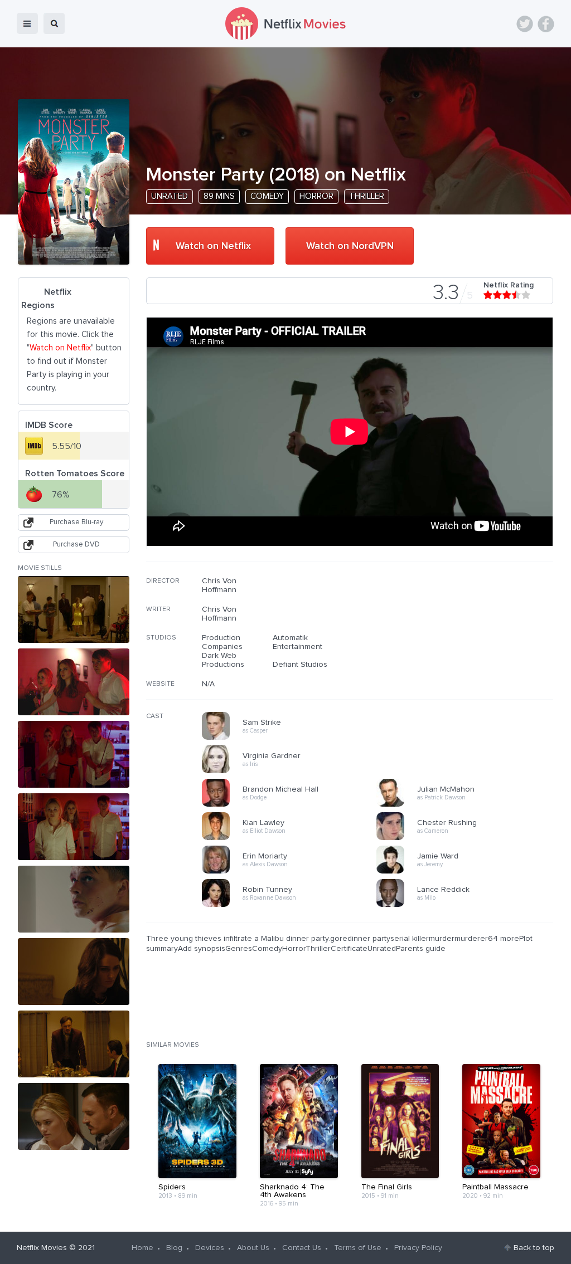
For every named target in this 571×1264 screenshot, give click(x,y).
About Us (253, 1248)
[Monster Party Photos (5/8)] (73, 899)
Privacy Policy (418, 1248)
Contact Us (301, 1248)
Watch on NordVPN (350, 246)
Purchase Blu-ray (76, 522)
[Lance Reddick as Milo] (467, 905)
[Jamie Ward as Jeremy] (467, 872)
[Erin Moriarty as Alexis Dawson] (293, 872)
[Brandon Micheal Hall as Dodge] (293, 805)
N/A (208, 684)
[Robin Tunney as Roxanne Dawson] (293, 905)
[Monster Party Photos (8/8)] (73, 1116)
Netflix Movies (42, 1248)
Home (142, 1248)
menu (27, 23)
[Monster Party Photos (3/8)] (73, 754)
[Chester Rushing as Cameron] (467, 838)
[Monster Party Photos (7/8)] (73, 1044)
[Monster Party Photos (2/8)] (73, 681)
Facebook (546, 24)
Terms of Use (357, 1248)
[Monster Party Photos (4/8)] (73, 826)
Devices (209, 1248)
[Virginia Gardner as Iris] (293, 771)
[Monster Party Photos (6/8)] (73, 971)
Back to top (534, 1248)
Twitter (524, 24)
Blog (174, 1248)
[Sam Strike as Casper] (293, 738)
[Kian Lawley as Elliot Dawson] (293, 838)
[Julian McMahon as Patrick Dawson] (467, 805)
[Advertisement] (469, 648)
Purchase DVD (76, 544)
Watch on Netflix (213, 246)
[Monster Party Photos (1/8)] (73, 609)
